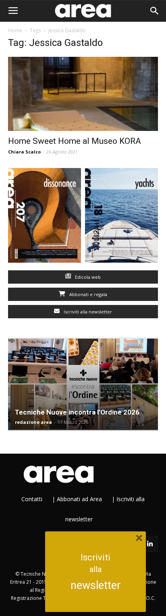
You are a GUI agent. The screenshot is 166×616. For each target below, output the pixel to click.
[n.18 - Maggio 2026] (121, 217)
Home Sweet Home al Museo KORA (74, 141)
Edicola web (87, 277)
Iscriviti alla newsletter (87, 312)
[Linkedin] (150, 544)
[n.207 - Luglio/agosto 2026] (44, 217)
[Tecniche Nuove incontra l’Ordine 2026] (83, 384)
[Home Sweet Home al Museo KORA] (83, 94)
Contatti (31, 499)
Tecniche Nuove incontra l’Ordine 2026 (77, 412)
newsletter (96, 585)
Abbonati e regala (87, 294)
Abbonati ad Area (79, 499)
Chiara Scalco (24, 152)
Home (15, 30)
